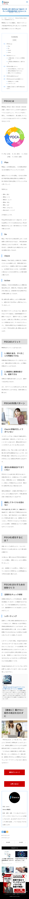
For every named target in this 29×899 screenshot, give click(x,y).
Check (9, 50)
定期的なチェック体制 (13, 81)
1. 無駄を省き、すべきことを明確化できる (16, 58)
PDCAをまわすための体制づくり (15, 79)
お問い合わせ (14, 784)
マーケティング (17, 12)
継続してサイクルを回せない (14, 73)
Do (8, 48)
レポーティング (11, 83)
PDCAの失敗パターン (12, 66)
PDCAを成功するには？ (13, 76)
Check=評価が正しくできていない (16, 68)
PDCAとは (9, 43)
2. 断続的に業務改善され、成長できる (16, 62)
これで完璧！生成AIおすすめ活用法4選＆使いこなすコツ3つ (7, 860)
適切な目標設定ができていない (15, 70)
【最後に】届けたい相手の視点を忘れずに (16, 87)
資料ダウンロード (14, 772)
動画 (26, 891)
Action (9, 52)
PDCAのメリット (11, 55)
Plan (9, 46)
